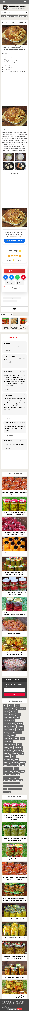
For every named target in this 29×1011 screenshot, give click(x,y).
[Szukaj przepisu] (26, 12)
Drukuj (20, 283)
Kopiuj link (11, 283)
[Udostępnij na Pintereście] (23, 277)
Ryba (17, 777)
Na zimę (13, 708)
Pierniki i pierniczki (14, 765)
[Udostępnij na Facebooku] (5, 277)
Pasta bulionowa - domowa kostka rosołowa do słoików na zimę (14, 573)
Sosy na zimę (14, 762)
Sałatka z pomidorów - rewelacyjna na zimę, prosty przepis (14, 593)
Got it (19, 1009)
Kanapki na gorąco (17, 780)
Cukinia (3, 16)
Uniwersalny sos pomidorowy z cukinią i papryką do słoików (23, 327)
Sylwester (19, 789)
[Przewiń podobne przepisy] (27, 324)
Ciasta (17, 705)
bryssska (7, 343)
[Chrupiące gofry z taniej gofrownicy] (14, 321)
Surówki (6, 726)
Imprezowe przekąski (9, 723)
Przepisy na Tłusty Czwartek (11, 738)
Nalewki (16, 771)
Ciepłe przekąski (8, 741)
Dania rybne (7, 780)
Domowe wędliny (8, 768)
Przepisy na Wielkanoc (9, 744)
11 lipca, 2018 (22, 371)
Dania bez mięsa (8, 750)
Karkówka (6, 777)
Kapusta (6, 732)
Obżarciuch (9, 422)
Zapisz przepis (16, 271)
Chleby (5, 774)
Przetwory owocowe (9, 729)
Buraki (5, 765)
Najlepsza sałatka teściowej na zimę (15, 919)
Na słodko (6, 301)
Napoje (22, 738)
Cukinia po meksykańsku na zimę (14, 977)
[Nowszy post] (4, 309)
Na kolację (12, 726)
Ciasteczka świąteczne (16, 786)
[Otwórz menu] (3, 2)
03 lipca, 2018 (22, 342)
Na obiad (18, 298)
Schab (16, 759)
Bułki (11, 747)
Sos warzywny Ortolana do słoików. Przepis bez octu (6, 327)
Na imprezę (14, 711)
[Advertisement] (14, 89)
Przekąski (6, 711)
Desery (19, 744)
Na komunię (7, 792)
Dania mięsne (21, 708)
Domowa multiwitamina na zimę (14, 553)
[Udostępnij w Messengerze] (11, 277)
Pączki (22, 753)
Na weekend (20, 729)
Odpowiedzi (8, 418)
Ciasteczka (6, 756)
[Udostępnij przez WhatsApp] (17, 277)
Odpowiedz (7, 350)
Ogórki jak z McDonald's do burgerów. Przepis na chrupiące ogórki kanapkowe (14, 513)
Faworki (6, 786)
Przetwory (6, 708)
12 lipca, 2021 (22, 440)
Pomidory (15, 16)
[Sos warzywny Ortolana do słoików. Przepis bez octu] (5, 321)
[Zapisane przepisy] (25, 2)
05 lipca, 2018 (22, 358)
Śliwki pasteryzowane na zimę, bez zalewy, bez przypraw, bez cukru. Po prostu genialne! (14, 614)
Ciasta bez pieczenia (9, 720)
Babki (22, 765)
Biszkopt (22, 762)
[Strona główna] (14, 309)
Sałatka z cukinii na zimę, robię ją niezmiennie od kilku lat (14, 653)
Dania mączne (12, 298)
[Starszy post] (24, 309)
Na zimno (19, 723)
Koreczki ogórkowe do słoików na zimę (14, 859)
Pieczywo (6, 735)
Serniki (13, 756)
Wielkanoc (11, 789)
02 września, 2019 (21, 394)
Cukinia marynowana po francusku (14, 938)
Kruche (16, 768)
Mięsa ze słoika (8, 771)
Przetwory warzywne (9, 714)
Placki (15, 301)
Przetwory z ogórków (15, 732)
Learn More (12, 1009)
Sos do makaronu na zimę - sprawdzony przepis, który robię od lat (14, 493)
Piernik (17, 783)
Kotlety (13, 735)
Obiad (11, 301)
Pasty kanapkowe (8, 759)
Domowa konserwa (14, 774)
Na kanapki (20, 726)
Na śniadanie (14, 753)
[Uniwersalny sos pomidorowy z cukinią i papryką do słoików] (23, 321)
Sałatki (18, 714)
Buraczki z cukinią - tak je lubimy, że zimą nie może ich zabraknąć (14, 533)
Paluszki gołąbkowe (14, 633)
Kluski (5, 789)
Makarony (11, 783)
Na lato (22, 771)
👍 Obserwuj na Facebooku (14, 240)
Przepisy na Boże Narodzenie (11, 717)
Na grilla (9, 16)
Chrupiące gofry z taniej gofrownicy (14, 327)
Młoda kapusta (18, 747)
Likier (5, 783)
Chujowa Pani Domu (10, 356)
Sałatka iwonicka (14, 673)
